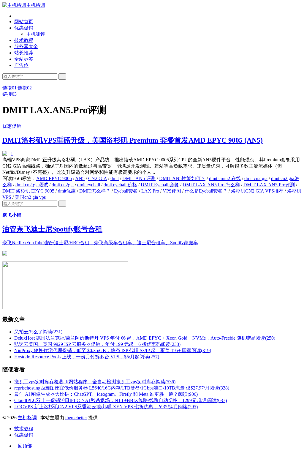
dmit (114, 178)
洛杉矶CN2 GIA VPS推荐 (257, 190)
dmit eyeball (88, 184)
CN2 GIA (97, 178)
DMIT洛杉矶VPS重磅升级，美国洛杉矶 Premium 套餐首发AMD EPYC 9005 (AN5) (132, 140)
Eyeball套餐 (126, 190)
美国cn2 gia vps (30, 197)
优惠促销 (23, 27)
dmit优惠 (67, 190)
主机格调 (35, 5)
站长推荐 (23, 52)
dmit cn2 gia (255, 178)
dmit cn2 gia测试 (31, 184)
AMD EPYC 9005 (54, 178)
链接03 (9, 94)
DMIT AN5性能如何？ (182, 178)
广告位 (21, 65)
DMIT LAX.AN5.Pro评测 (269, 184)
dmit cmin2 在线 (225, 178)
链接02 (25, 87)
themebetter (76, 417)
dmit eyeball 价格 (120, 184)
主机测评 (35, 34)
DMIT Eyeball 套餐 (160, 184)
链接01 (9, 87)
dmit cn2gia (63, 184)
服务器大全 (26, 46)
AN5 (80, 178)
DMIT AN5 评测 (139, 178)
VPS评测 (172, 190)
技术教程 (23, 40)
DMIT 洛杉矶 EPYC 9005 (28, 190)
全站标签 (23, 59)
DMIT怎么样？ (94, 190)
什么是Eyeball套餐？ (206, 190)
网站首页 (23, 21)
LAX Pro (150, 190)
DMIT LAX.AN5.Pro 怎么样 (211, 184)
